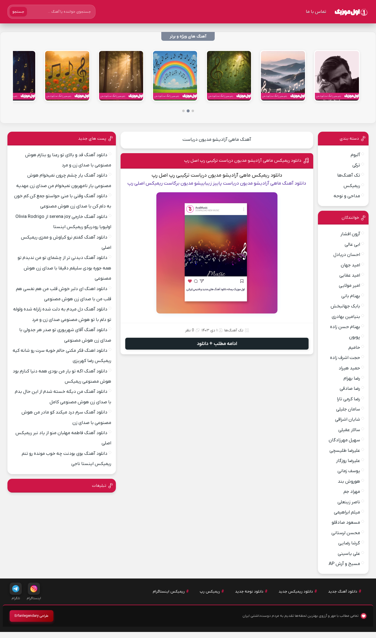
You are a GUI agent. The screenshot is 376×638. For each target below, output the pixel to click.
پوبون (354, 337)
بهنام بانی (350, 296)
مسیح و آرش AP (344, 564)
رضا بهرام (352, 378)
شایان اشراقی (347, 420)
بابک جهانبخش (345, 306)
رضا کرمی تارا (348, 399)
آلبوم (355, 155)
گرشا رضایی (349, 543)
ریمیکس (352, 186)
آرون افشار (350, 234)
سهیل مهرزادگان (344, 440)
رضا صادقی (350, 389)
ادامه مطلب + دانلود (217, 343)
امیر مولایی (349, 286)
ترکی (356, 165)
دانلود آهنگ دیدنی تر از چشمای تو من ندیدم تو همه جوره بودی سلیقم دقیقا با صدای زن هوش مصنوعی (64, 268)
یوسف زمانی (348, 471)
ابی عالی (352, 245)
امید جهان (350, 265)
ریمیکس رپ (210, 591)
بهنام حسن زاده (345, 327)
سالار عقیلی (349, 430)
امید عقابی (349, 275)
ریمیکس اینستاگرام (169, 591)
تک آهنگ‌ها (233, 330)
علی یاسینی (349, 554)
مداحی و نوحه (347, 196)
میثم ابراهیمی (347, 512)
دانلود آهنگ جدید (342, 591)
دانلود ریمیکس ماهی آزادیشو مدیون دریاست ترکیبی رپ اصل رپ (242, 160)
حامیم (354, 348)
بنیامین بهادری (346, 317)
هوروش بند (349, 482)
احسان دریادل (346, 255)
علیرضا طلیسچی (344, 451)
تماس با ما (316, 12)
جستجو (18, 11)
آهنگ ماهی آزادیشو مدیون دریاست (216, 140)
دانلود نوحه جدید (249, 591)
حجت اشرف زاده (345, 358)
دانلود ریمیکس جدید (296, 591)
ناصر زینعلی (348, 502)
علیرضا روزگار (348, 461)
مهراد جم (352, 492)
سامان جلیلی (348, 409)
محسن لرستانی (345, 533)
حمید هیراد (349, 368)
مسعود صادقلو (346, 523)
